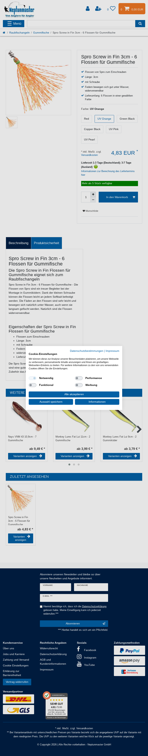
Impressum (112, 350)
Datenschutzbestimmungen (86, 350)
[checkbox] (32, 378)
